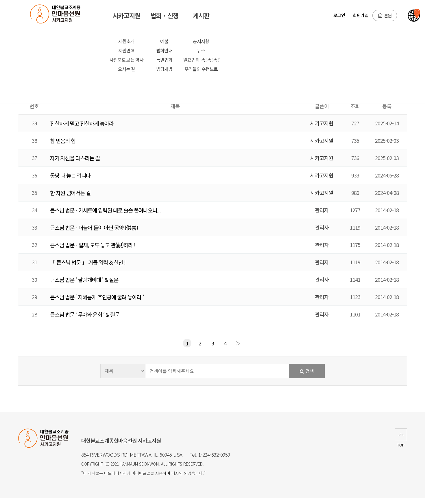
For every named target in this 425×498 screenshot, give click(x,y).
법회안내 (164, 50)
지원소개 (126, 41)
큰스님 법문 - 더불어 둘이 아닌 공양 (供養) (94, 227)
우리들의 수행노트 (201, 68)
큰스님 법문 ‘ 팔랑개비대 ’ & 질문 (84, 279)
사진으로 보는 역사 (126, 59)
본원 (387, 15)
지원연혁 (126, 50)
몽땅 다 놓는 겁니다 (70, 175)
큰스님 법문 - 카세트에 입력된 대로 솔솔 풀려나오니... (105, 210)
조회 (355, 106)
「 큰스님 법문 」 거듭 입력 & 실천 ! (87, 262)
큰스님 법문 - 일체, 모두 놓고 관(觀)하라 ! (92, 245)
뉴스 (201, 50)
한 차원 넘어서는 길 (70, 193)
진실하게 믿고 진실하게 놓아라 (82, 123)
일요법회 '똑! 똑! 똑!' (201, 59)
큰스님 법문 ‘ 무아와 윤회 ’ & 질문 (84, 314)
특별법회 (164, 59)
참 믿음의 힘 (62, 140)
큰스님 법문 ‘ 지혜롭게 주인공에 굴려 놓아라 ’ (97, 297)
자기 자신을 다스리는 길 (75, 158)
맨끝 (238, 343)
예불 (164, 41)
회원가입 (360, 15)
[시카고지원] (59, 15)
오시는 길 (126, 68)
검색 (309, 370)
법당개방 (164, 68)
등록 (386, 106)
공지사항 (201, 41)
